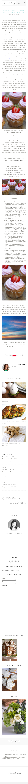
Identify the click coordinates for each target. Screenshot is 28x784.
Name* (4, 578)
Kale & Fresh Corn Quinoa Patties (14, 422)
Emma (4, 467)
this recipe (13, 207)
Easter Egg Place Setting (11, 400)
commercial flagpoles (7, 58)
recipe (22, 138)
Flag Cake (22, 148)
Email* (4, 582)
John (3, 482)
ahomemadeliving (18, 364)
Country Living (19, 160)
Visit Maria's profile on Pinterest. (10, 570)
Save (15, 355)
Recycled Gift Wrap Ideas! (11, 444)
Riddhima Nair (7, 454)
